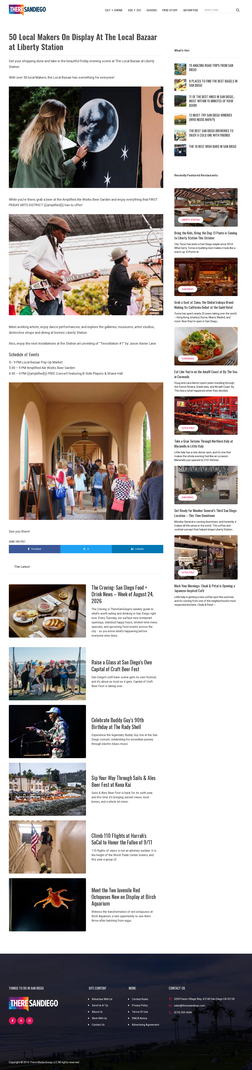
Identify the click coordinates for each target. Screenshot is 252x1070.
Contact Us (98, 1024)
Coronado (188, 358)
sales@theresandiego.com (189, 1005)
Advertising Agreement (145, 1024)
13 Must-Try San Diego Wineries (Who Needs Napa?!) (210, 117)
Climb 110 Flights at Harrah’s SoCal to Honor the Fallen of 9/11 (122, 839)
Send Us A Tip (100, 1005)
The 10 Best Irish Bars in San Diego (212, 146)
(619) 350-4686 (183, 1012)
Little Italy (188, 428)
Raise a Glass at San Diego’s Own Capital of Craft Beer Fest (122, 665)
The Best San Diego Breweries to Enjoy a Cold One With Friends (211, 132)
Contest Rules (140, 999)
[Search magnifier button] (237, 10)
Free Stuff (170, 10)
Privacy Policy (140, 1005)
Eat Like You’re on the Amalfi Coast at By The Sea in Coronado (205, 374)
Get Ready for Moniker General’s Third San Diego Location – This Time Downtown (205, 513)
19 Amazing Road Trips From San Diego (211, 67)
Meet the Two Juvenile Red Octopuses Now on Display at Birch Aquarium (124, 896)
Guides (151, 10)
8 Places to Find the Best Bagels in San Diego (213, 83)
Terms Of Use (140, 1011)
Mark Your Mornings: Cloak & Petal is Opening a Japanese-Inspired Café (204, 588)
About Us (97, 1011)
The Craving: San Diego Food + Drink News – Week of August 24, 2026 (122, 594)
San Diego (187, 289)
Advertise (190, 10)
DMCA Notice (139, 1018)
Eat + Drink (113, 10)
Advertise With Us (102, 999)
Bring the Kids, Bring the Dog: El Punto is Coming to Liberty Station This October (205, 235)
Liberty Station (191, 220)
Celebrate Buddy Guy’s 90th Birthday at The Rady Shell (118, 723)
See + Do (134, 10)
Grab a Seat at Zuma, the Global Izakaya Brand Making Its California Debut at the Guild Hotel (203, 305)
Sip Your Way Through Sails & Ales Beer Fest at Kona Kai (124, 781)
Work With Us (99, 1018)
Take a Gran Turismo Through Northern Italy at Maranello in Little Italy (203, 443)
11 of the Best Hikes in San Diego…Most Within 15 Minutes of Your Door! (212, 101)
